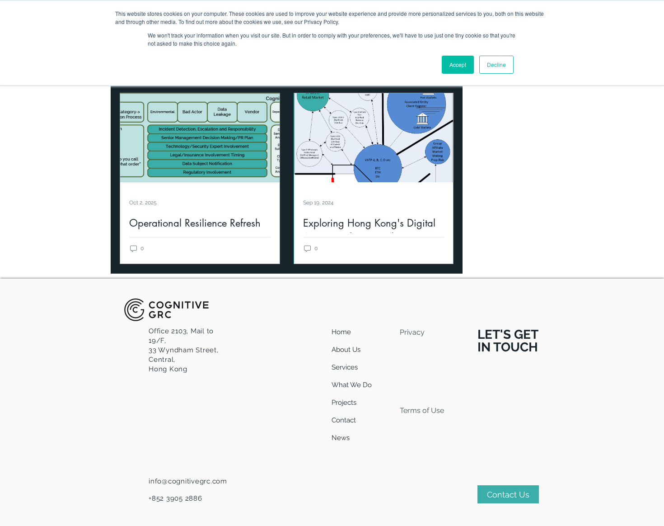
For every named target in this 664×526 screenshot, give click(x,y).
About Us (346, 350)
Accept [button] (457, 64)
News (341, 438)
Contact (344, 420)
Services (345, 367)
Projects (344, 402)
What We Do (352, 385)
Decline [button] (496, 64)
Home (341, 332)
